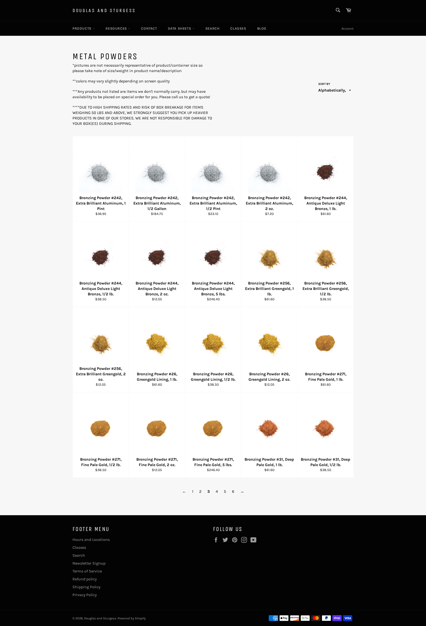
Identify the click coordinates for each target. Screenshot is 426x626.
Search (212, 28)
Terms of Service (87, 571)
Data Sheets (180, 28)
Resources (117, 28)
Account (347, 28)
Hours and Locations (91, 539)
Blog (261, 28)
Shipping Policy (86, 587)
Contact (149, 28)
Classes (238, 28)
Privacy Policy (84, 594)
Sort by (324, 84)
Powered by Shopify (132, 618)
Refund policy (84, 579)
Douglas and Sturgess (104, 10)
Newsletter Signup (89, 563)
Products (82, 28)
